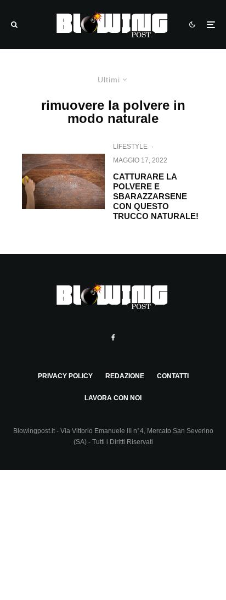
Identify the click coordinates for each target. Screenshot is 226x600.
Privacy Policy (65, 376)
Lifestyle (130, 146)
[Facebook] (113, 337)
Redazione (124, 376)
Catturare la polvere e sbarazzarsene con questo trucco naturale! (156, 196)
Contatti (173, 376)
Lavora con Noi (113, 398)
